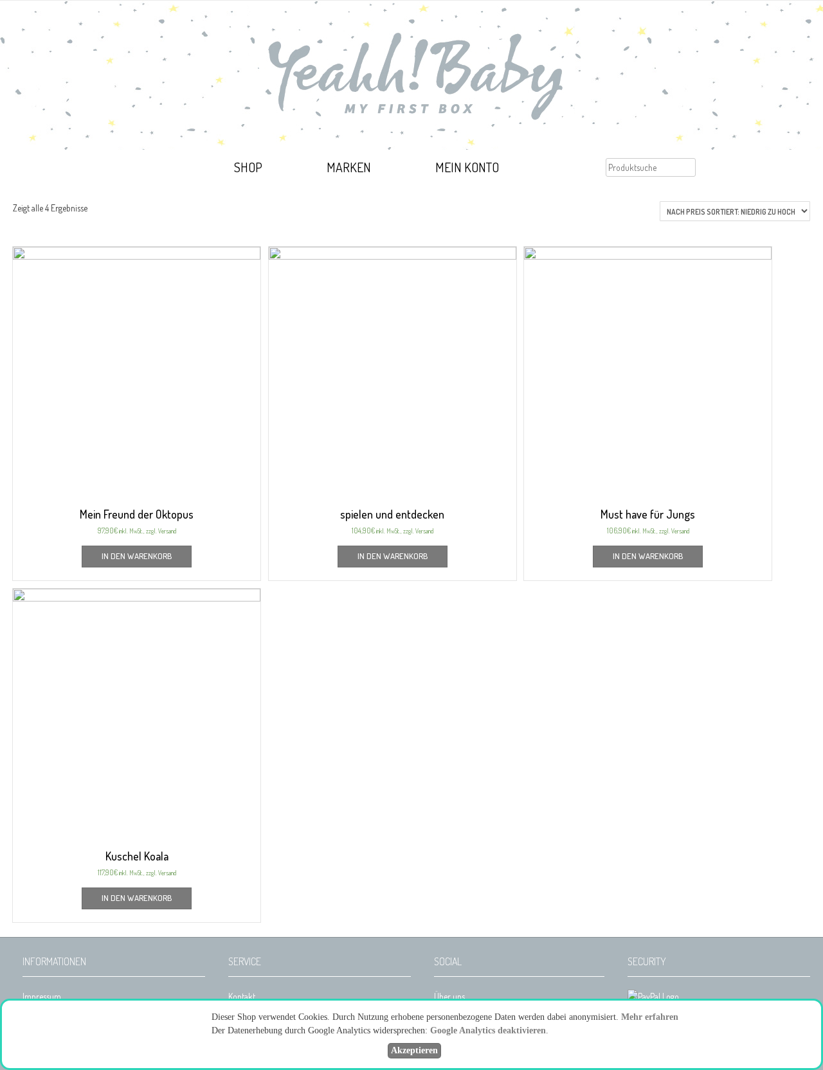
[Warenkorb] (568, 169)
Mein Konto (467, 167)
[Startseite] (164, 169)
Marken (349, 167)
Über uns (449, 996)
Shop (248, 167)
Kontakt (241, 996)
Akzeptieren (414, 1050)
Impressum (42, 996)
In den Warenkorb (137, 556)
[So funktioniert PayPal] (653, 996)
